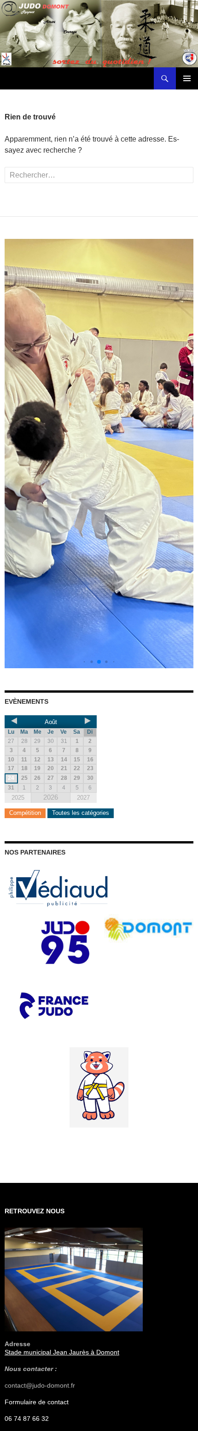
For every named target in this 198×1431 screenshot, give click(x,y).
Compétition (25, 812)
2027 (83, 797)
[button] (84, 662)
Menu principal (187, 78)
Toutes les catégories (80, 812)
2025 (18, 797)
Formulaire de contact (37, 1402)
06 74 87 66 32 (27, 1418)
